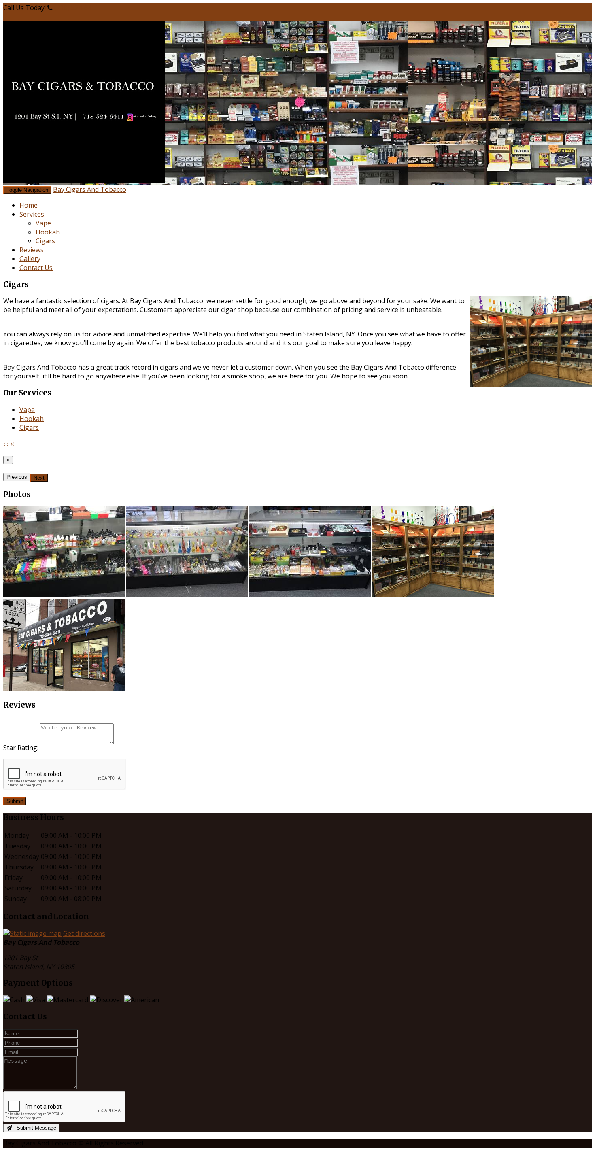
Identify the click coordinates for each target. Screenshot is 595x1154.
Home (28, 205)
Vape (43, 223)
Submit (14, 801)
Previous (16, 477)
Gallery (29, 258)
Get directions (84, 933)
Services (31, 214)
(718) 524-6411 (76, 7)
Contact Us (36, 267)
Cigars (45, 240)
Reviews (31, 249)
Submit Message (34, 1128)
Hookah (48, 231)
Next (39, 478)
